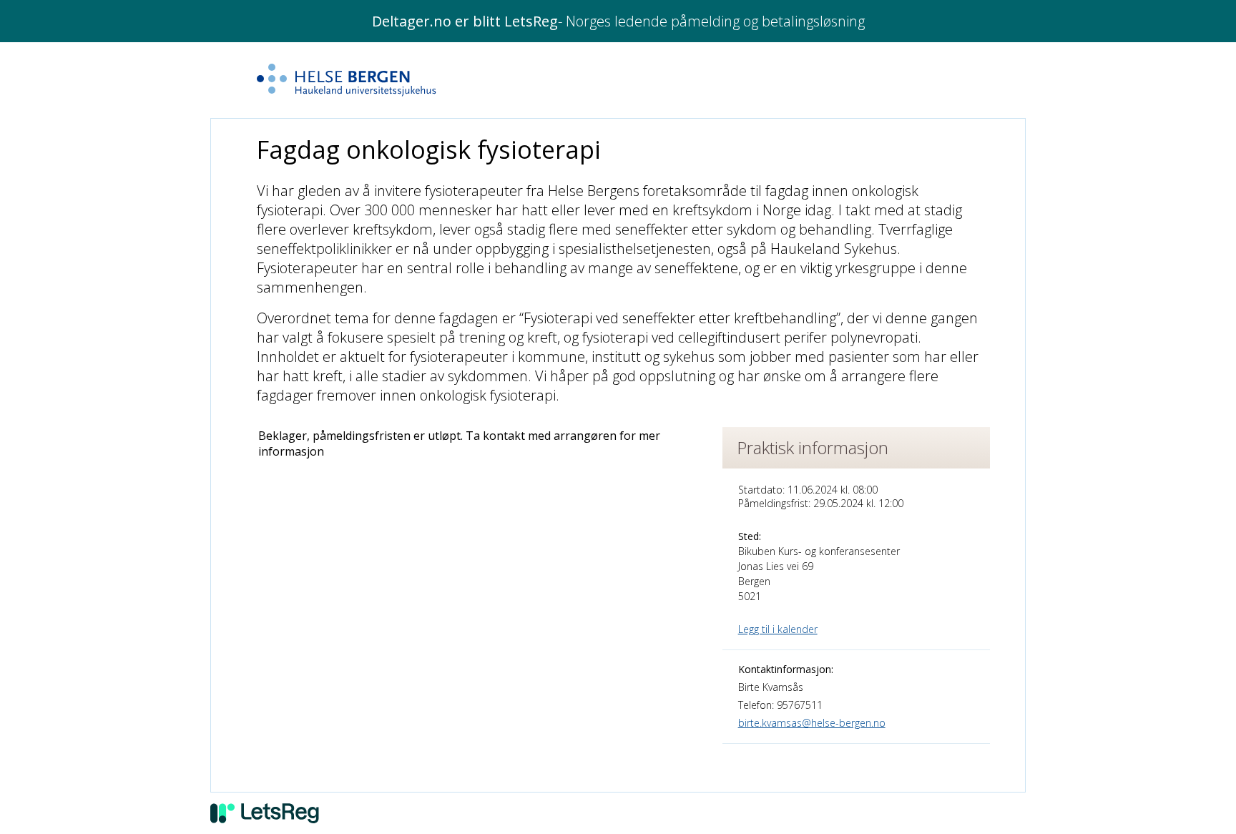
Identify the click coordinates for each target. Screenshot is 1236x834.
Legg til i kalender (778, 629)
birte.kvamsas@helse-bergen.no (812, 723)
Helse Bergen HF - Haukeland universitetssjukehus (378, 80)
